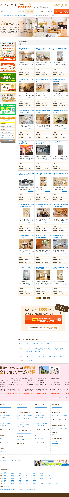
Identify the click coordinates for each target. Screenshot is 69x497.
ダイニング (34, 356)
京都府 (20, 478)
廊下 (46, 356)
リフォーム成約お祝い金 (15, 460)
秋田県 (27, 473)
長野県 (41, 476)
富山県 (12, 476)
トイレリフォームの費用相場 (5, 415)
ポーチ (50, 350)
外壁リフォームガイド (21, 408)
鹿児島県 (49, 483)
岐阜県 (49, 476)
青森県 (5, 473)
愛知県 (21, 15)
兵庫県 (34, 478)
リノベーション (29, 360)
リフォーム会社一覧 (19, 11)
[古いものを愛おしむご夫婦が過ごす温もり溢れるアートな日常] (60, 217)
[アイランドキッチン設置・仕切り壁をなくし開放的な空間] (26, 217)
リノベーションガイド (4, 425)
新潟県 (5, 476)
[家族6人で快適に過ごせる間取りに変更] (43, 123)
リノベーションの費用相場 (5, 423)
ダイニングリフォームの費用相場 (41, 423)
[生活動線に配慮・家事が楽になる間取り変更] (60, 92)
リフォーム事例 (29, 11)
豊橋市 (24, 15)
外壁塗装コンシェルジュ (30, 489)
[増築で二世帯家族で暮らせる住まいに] (26, 60)
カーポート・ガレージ (59, 350)
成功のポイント (48, 11)
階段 (50, 356)
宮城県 (20, 473)
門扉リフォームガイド (21, 446)
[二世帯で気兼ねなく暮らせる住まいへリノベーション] (60, 248)
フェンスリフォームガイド (22, 439)
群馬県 (20, 475)
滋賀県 (12, 478)
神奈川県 (49, 475)
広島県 (27, 480)
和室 (43, 356)
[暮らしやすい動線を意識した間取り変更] (60, 279)
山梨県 (34, 476)
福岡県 (5, 483)
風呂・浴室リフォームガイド (40, 408)
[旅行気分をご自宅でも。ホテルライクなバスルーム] (26, 154)
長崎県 (20, 483)
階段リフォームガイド (56, 434)
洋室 (39, 356)
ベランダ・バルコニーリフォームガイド (59, 421)
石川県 (20, 476)
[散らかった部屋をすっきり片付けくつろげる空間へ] (43, 279)
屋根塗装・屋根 (38, 348)
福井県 (27, 476)
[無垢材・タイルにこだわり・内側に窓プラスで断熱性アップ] (43, 248)
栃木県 (12, 475)
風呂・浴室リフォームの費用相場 (41, 407)
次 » (44, 298)
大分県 (34, 483)
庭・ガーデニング (59, 348)
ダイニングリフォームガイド (40, 425)
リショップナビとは (9, 11)
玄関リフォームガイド (4, 451)
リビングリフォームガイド (22, 426)
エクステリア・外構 (48, 348)
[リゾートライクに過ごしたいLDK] (26, 92)
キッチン (28, 343)
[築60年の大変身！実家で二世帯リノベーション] (43, 217)
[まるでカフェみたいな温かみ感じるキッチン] (43, 185)
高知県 (27, 481)
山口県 (34, 480)
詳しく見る (30, 66)
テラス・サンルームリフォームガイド (24, 433)
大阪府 (27, 478)
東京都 (41, 475)
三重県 (5, 478)
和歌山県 (49, 478)
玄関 (53, 356)
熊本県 (27, 483)
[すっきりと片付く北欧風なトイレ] (26, 279)
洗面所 (48, 343)
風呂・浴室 (35, 343)
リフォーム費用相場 (39, 11)
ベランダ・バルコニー (31, 350)
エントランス (59, 356)
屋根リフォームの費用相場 (57, 407)
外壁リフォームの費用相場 (22, 407)
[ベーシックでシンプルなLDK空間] (60, 60)
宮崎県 (41, 483)
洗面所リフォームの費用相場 (40, 415)
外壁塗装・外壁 (29, 348)
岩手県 (12, 473)
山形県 (34, 473)
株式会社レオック (36, 15)
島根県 (12, 480)
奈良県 (41, 478)
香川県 (12, 481)
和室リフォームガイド (4, 438)
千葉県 (34, 475)
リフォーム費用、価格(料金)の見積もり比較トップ (9, 15)
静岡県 (56, 476)
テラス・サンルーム (43, 350)
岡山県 (20, 480)
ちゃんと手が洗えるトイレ (59, 142)
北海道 (5, 472)
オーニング (37, 351)
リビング (28, 356)
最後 (48, 298)
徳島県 (5, 481)
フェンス (28, 351)
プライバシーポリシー (8, 137)
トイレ (42, 343)
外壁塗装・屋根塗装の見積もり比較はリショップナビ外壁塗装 (11, 489)
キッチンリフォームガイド (5, 408)
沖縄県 (57, 483)
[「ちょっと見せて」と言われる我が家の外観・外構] (26, 185)
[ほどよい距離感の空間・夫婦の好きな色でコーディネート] (26, 123)
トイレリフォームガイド (4, 417)
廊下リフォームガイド (39, 438)
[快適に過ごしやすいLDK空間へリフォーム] (60, 185)
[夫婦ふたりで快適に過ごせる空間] (43, 92)
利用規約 (1, 137)
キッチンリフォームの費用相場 (5, 407)
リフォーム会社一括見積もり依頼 (60, 11)
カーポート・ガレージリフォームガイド (59, 428)
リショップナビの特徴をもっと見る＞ (60, 398)
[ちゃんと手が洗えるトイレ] (60, 154)
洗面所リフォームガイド (39, 417)
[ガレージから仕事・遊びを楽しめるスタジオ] (43, 154)
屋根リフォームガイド (56, 408)
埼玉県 (27, 475)
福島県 (41, 473)
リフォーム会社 (29, 15)
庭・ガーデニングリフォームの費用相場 (59, 415)
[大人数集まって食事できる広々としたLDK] (26, 248)
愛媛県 (20, 481)
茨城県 (5, 475)
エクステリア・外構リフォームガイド (24, 418)
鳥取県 (5, 480)
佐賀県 (12, 483)
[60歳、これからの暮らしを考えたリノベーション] (43, 60)
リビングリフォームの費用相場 (23, 424)
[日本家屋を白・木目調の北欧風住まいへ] (60, 123)
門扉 (32, 351)
